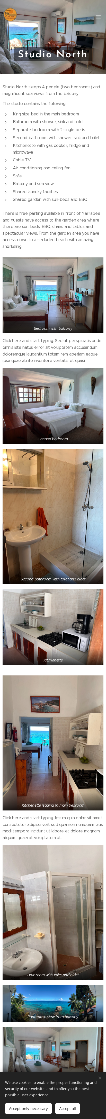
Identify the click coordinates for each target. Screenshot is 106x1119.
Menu (98, 17)
